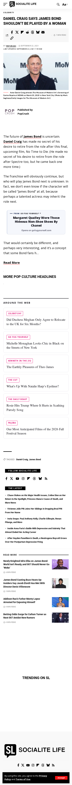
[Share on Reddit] (27, 32)
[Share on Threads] (32, 32)
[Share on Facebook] (12, 32)
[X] (12, 478)
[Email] (43, 32)
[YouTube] (17, 478)
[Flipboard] (29, 478)
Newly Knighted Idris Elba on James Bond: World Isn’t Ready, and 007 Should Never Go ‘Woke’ (26, 564)
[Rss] (46, 478)
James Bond (35, 459)
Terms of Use (23, 779)
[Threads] (34, 478)
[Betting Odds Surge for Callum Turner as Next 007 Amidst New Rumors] (60, 618)
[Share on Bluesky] (37, 32)
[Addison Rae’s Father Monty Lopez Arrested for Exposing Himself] (60, 602)
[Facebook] (6, 478)
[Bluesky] (40, 478)
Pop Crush (11, 46)
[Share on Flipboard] (22, 32)
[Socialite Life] (23, 4)
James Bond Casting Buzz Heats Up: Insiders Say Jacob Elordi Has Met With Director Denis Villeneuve (24, 583)
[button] (61, 778)
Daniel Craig (22, 459)
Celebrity (8, 12)
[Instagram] (23, 478)
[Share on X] (17, 32)
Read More (11, 263)
